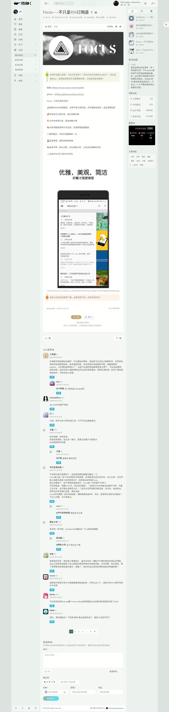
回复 (52, 377)
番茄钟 (132, 123)
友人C (48, 17)
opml (138, 161)
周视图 (150, 128)
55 (50, 413)
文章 (138, 157)
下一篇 (119, 338)
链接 (148, 157)
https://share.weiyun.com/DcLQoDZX (68, 87)
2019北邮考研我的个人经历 (147, 33)
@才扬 (59, 458)
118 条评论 (91, 17)
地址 (100, 687)
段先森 (59, 538)
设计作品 (25, 55)
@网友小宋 (61, 544)
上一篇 (48, 338)
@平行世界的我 (63, 512)
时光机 (135, 59)
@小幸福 (60, 388)
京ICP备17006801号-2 (97, 708)
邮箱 (73, 687)
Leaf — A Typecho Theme (146, 50)
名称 (45, 687)
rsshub (135, 165)
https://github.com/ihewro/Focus (70, 94)
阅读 (141, 165)
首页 (49, 26)
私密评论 (114, 671)
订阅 (143, 161)
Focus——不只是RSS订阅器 (147, 41)
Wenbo (52, 594)
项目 (132, 161)
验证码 (46, 677)
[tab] (132, 11)
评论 (45, 649)
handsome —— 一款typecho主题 (149, 17)
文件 (132, 157)
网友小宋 (54, 522)
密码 (143, 157)
